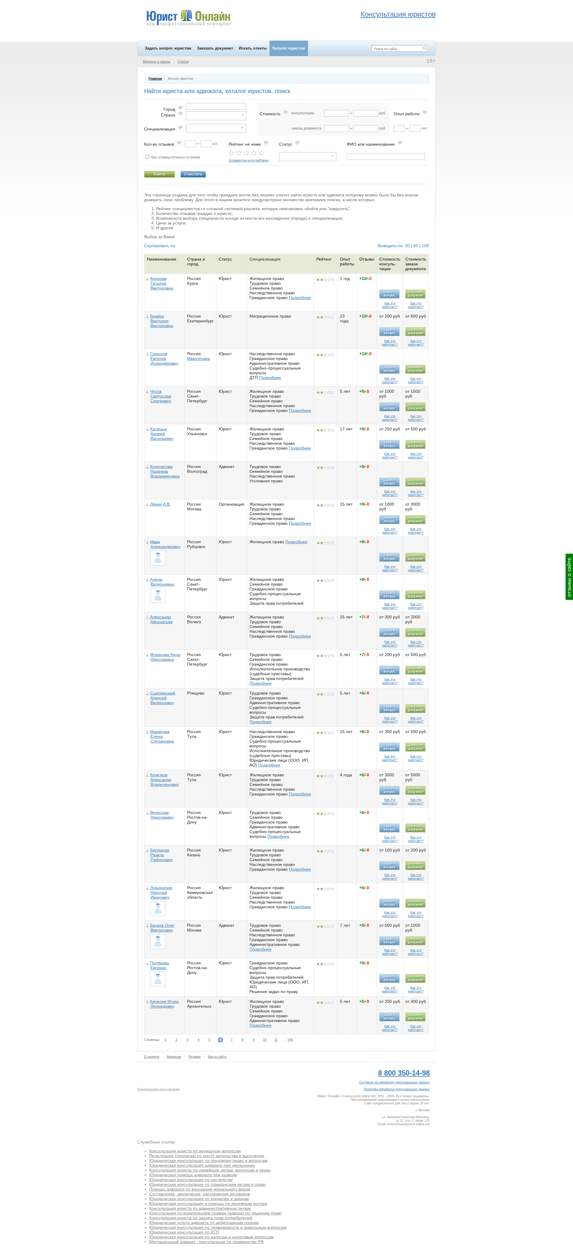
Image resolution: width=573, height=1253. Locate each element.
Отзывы (366, 259)
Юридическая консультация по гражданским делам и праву (207, 1184)
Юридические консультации (158, 1089)
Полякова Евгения (159, 965)
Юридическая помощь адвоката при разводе (193, 1174)
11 (276, 1039)
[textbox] (216, 106)
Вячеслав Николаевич (162, 815)
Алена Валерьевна (162, 582)
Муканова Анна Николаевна (165, 657)
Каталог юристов (288, 48)
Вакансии (174, 1056)
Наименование (161, 259)
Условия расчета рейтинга (249, 160)
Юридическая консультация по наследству (191, 1179)
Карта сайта (217, 1056)
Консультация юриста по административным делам (200, 1208)
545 (290, 1039)
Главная (155, 78)
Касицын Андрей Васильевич (161, 434)
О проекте (151, 1056)
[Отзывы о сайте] (569, 577)
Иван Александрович (165, 544)
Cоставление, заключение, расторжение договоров (199, 1194)
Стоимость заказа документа (415, 264)
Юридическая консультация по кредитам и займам (199, 1198)
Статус (225, 259)
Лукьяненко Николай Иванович (161, 892)
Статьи (183, 61)
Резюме (195, 1056)
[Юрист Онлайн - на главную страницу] (188, 19)
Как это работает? (390, 305)
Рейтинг (324, 259)
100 (425, 245)
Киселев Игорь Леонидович (164, 1004)
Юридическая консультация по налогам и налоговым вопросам (211, 1236)
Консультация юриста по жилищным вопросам (195, 1151)
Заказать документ (215, 48)
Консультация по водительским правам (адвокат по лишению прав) (215, 1213)
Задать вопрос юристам (168, 48)
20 (407, 245)
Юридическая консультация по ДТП (184, 1232)
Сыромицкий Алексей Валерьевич (162, 698)
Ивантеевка (198, 358)
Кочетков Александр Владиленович (164, 779)
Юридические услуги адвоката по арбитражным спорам (204, 1222)
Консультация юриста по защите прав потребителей (200, 1217)
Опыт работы (347, 261)
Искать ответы (253, 48)
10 (265, 1039)
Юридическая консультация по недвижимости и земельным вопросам (217, 1227)
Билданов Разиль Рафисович (161, 855)
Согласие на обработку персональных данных (394, 1082)
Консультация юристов (398, 14)
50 (415, 245)
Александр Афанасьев (161, 619)
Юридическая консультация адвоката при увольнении (202, 1165)
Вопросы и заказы (156, 61)
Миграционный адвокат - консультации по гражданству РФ (206, 1241)
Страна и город (196, 261)
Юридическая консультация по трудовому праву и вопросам (208, 1160)
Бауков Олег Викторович (162, 927)
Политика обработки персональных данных (397, 1089)
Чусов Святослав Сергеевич (160, 396)
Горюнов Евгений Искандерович (164, 358)
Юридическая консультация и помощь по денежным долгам (208, 1203)
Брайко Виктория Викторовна (161, 321)
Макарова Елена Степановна (162, 736)
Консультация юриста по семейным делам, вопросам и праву (210, 1170)
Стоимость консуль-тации (389, 264)
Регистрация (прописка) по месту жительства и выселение (206, 1155)
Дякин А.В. (160, 504)
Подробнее (300, 297)
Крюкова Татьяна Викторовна (161, 283)
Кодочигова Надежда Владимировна (165, 471)
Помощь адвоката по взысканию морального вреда (199, 1189)
